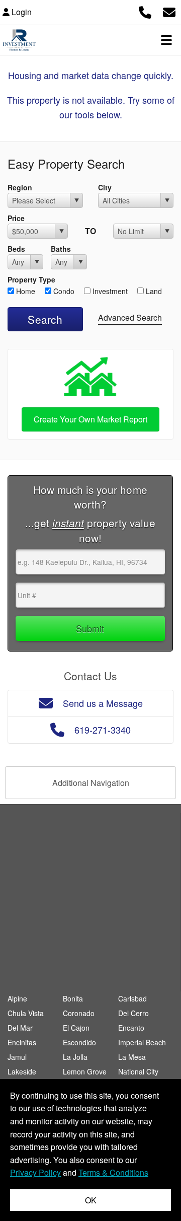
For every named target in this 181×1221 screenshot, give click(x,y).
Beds (16, 249)
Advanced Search (130, 317)
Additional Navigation (90, 782)
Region (20, 187)
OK (91, 1200)
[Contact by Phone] (145, 11)
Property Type (31, 279)
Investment (109, 291)
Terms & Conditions (113, 1172)
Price (16, 218)
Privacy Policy (35, 1172)
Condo (62, 291)
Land (153, 291)
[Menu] (166, 40)
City (105, 187)
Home (24, 291)
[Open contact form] (169, 11)
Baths (61, 249)
